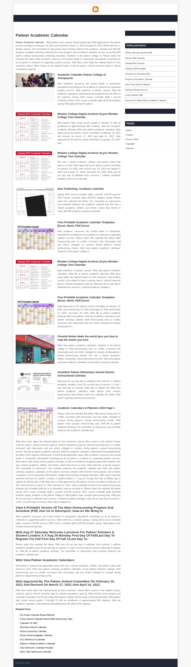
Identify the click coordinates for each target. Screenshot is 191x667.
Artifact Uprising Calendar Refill (138, 53)
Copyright (130, 144)
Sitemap (129, 148)
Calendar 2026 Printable (135, 69)
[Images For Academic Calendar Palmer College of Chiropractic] (35, 87)
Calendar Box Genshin (134, 63)
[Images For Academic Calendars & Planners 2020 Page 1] (35, 420)
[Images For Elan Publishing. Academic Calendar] (35, 201)
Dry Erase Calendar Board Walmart (37, 615)
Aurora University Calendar (33, 631)
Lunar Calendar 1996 (134, 95)
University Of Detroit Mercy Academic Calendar (145, 100)
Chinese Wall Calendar (135, 58)
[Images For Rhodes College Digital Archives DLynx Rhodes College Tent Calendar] (35, 126)
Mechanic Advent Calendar (33, 627)
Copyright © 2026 (23, 663)
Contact (129, 135)
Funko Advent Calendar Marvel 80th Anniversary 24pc (46, 619)
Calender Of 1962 (28, 623)
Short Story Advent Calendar (137, 84)
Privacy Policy (132, 139)
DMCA (129, 130)
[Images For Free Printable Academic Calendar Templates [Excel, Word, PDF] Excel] (35, 235)
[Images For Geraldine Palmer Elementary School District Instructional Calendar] (35, 385)
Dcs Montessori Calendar (32, 639)
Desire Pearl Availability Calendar (36, 635)
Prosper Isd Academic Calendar (138, 79)
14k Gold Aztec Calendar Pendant (36, 647)
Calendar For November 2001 (137, 74)
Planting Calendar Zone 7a (136, 90)
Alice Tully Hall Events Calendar (35, 651)
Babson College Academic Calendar (37, 643)
